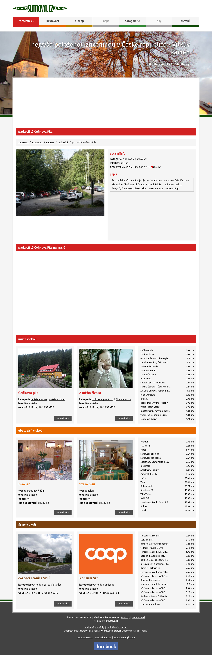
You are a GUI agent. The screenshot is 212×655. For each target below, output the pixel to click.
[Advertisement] (106, 104)
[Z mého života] (106, 368)
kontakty (125, 617)
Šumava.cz (23, 142)
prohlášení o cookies (117, 627)
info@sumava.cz (110, 621)
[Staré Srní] (106, 460)
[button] (185, 22)
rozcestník (37, 142)
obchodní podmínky (94, 627)
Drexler (24, 484)
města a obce (39, 399)
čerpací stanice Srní (34, 578)
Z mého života (90, 393)
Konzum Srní (89, 578)
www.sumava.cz (85, 637)
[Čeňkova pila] (45, 368)
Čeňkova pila (28, 393)
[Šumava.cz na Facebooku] (106, 646)
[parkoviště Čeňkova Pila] (60, 182)
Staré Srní (87, 484)
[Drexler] (45, 460)
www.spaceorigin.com (124, 637)
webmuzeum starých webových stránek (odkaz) (124, 631)
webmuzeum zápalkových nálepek (81, 631)
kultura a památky (102, 399)
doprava (50, 142)
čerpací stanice (52, 584)
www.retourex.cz (103, 637)
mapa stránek (138, 617)
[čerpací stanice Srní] (45, 554)
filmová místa (123, 399)
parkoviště (63, 142)
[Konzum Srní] (106, 554)
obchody (36, 584)
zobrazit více (62, 418)
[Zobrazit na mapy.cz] (156, 167)
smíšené (109, 584)
